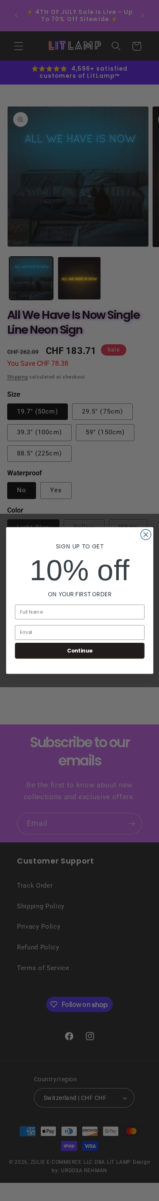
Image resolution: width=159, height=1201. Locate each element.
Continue (79, 650)
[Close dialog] (145, 534)
